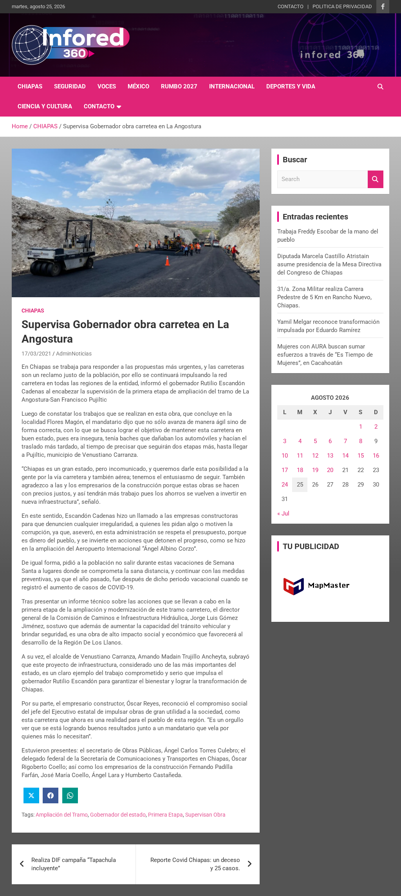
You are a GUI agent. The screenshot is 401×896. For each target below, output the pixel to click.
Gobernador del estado (118, 815)
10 (285, 455)
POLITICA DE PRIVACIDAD (342, 6)
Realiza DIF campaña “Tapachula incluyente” (73, 864)
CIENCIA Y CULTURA (45, 106)
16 (376, 455)
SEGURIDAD (70, 86)
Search (375, 179)
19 (315, 470)
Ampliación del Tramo (62, 815)
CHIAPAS (30, 86)
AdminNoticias (74, 353)
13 (330, 455)
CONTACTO (290, 6)
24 (285, 484)
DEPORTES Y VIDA (290, 86)
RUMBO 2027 (179, 86)
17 (285, 470)
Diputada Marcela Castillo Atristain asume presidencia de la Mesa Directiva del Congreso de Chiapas (329, 264)
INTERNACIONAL (232, 86)
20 (330, 470)
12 (315, 455)
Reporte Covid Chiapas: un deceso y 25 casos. (195, 864)
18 (300, 470)
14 (345, 455)
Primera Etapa (165, 815)
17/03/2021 (36, 353)
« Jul (283, 513)
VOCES (107, 86)
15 (361, 455)
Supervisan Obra (205, 815)
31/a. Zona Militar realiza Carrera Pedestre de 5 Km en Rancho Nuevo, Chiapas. (324, 297)
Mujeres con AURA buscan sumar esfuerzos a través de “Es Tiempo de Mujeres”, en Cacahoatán (325, 354)
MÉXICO (138, 86)
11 (300, 455)
